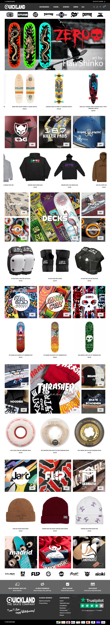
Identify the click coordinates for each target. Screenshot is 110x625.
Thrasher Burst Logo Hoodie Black (20, 185)
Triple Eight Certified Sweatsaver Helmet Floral (55, 278)
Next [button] (102, 44)
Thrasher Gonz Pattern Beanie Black (89, 529)
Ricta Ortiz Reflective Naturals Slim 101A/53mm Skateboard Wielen (89, 451)
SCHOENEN (66, 7)
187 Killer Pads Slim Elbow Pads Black (89, 278)
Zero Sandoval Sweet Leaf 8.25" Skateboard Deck (55, 355)
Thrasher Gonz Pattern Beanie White (55, 529)
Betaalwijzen (63, 608)
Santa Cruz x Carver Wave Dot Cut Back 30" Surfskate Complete (89, 107)
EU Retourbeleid (64, 610)
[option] (9, 14)
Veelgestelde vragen (65, 603)
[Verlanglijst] (100, 7)
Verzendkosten (63, 605)
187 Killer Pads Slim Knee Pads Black (20, 278)
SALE (83, 7)
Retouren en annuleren (65, 613)
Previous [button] (7, 44)
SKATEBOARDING (44, 7)
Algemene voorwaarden (44, 601)
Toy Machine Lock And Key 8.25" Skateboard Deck (20, 355)
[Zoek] (94, 7)
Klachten (62, 615)
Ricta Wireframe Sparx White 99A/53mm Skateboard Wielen (21, 450)
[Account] (97, 7)
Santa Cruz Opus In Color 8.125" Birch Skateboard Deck (89, 355)
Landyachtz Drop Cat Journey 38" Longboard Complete (21, 106)
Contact (62, 601)
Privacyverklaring (43, 603)
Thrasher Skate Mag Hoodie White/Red (89, 185)
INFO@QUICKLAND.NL (10, 1)
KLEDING (56, 7)
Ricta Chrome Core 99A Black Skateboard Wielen (55, 450)
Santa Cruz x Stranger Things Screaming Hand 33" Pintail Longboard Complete (55, 107)
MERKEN (75, 7)
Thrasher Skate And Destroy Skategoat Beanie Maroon (21, 529)
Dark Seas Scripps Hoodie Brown (55, 185)
